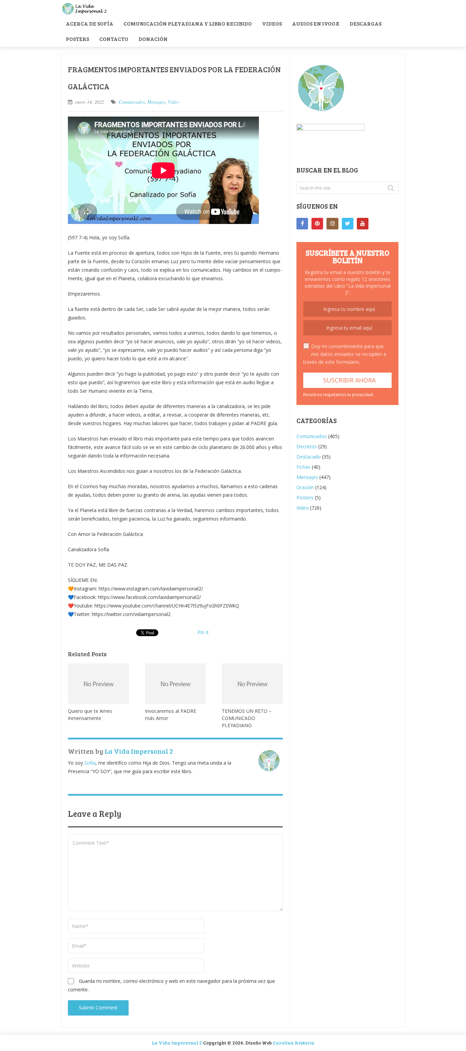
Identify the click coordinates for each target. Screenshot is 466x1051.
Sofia (90, 763)
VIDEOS (272, 23)
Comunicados (132, 102)
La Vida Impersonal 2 (139, 751)
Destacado (308, 456)
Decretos (306, 446)
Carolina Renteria (294, 1042)
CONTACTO (113, 38)
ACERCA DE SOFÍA (89, 23)
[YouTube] (362, 223)
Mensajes (156, 102)
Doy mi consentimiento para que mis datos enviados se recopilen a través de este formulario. (344, 354)
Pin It (203, 632)
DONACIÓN (153, 38)
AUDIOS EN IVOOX (315, 23)
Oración (305, 487)
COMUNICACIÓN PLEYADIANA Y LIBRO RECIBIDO (187, 23)
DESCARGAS (365, 23)
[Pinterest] (317, 223)
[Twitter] (347, 223)
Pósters (305, 497)
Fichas (303, 467)
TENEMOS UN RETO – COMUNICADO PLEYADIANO (247, 718)
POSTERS (77, 38)
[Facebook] (302, 223)
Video (173, 102)
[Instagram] (332, 223)
